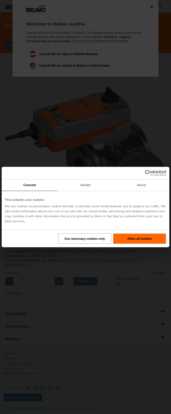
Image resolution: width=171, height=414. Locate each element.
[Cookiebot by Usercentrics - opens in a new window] (148, 173)
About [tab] (141, 185)
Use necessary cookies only (84, 238)
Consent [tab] (29, 185)
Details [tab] (85, 185)
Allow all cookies (139, 238)
